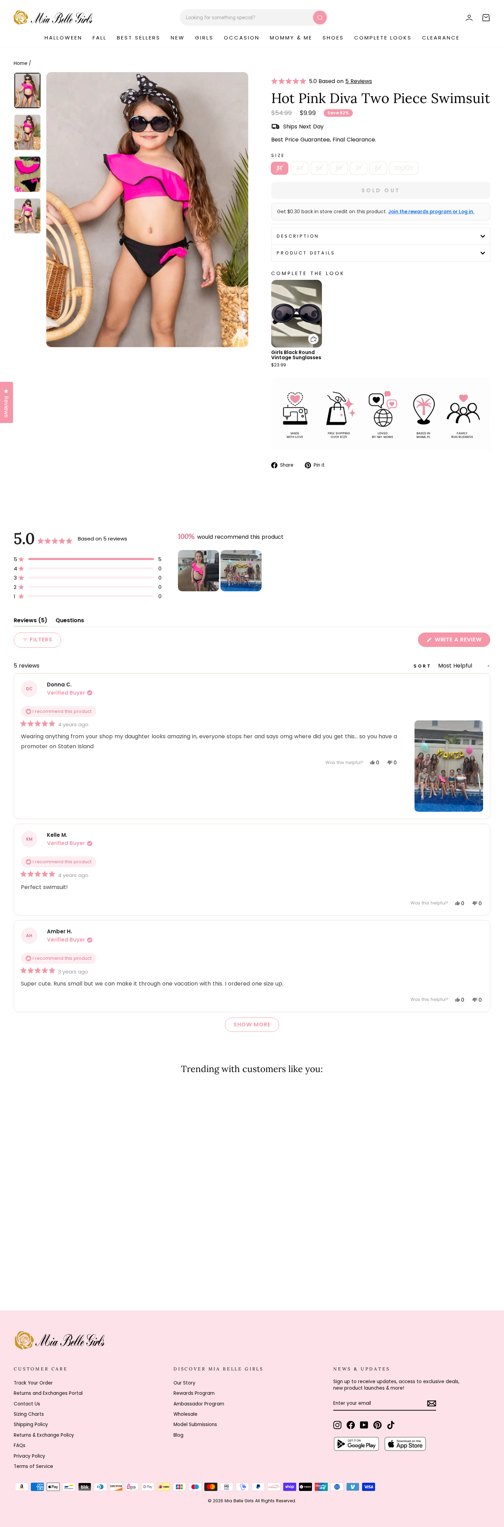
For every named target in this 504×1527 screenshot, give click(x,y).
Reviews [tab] (30, 622)
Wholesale (185, 1414)
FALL (100, 37)
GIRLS (204, 37)
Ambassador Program (198, 1404)
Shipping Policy (31, 1424)
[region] (220, 570)
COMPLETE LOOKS (383, 37)
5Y (319, 168)
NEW (178, 37)
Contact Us (27, 1404)
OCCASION (242, 37)
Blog (178, 1435)
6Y (339, 168)
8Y (378, 168)
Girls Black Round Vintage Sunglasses (296, 355)
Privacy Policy (29, 1456)
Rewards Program (194, 1393)
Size (278, 155)
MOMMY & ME (291, 37)
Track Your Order (33, 1383)
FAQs (19, 1445)
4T (299, 168)
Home (20, 63)
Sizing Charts (29, 1414)
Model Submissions (195, 1424)
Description (298, 236)
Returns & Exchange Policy (44, 1435)
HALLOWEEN (63, 37)
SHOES (333, 37)
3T (279, 168)
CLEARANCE (441, 37)
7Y (358, 168)
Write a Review (461, 641)
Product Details (306, 253)
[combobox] (254, 17)
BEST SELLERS (138, 37)
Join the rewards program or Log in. (431, 212)
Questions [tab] (70, 622)
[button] (290, 81)
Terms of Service (33, 1466)
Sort (423, 666)
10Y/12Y (403, 168)
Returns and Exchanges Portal (48, 1393)
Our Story (184, 1383)
